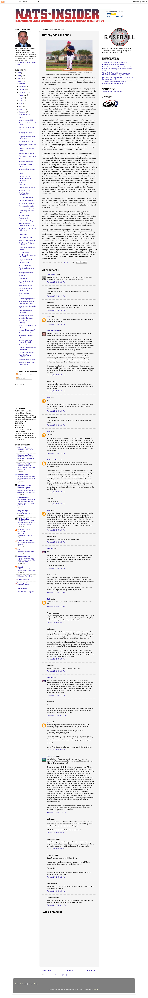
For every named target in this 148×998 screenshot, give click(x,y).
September (23, 92)
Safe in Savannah (25, 265)
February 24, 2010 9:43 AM (56, 891)
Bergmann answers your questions (27, 137)
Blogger (95, 989)
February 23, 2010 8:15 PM (56, 606)
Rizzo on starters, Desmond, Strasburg (26, 224)
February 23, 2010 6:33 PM (56, 324)
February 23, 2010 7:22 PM (56, 492)
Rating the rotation (25, 114)
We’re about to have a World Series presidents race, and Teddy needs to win (26, 478)
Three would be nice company (25, 311)
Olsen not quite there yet (27, 203)
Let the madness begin (26, 221)
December (22, 84)
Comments (21, 378)
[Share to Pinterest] (86, 262)
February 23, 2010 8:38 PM (56, 659)
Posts (20, 374)
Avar (48, 317)
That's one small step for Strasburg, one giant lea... (27, 210)
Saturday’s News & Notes (25, 450)
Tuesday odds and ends (27, 187)
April (21, 106)
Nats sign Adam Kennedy (27, 333)
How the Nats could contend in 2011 (25, 341)
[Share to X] (81, 262)
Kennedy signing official (27, 299)
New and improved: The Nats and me (26, 363)
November (22, 86)
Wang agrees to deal (25, 286)
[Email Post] (73, 262)
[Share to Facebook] (84, 262)
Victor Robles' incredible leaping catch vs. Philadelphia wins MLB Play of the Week (116, 74)
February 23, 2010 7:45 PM (56, 504)
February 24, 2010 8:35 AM (56, 849)
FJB (18, 549)
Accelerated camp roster (27, 169)
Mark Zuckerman (53, 331)
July (20, 98)
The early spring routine (26, 206)
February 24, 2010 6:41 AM (56, 833)
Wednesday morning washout (25, 183)
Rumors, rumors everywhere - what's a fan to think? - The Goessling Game (26, 560)
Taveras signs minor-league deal (26, 289)
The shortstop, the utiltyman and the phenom (25, 178)
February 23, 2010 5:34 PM (56, 310)
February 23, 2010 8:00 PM (56, 568)
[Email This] (77, 262)
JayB (48, 397)
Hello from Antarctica (26, 162)
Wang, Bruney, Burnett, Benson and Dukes (26, 302)
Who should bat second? (27, 330)
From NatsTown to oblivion (25, 356)
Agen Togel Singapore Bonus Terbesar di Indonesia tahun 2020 (26, 467)
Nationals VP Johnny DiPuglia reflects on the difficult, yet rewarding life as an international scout (117, 68)
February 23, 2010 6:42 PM (56, 391)
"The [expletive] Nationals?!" (24, 194)
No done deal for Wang (26, 315)
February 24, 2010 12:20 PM (56, 905)
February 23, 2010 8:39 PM (56, 671)
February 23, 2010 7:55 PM (56, 530)
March (21, 109)
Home (70, 970)
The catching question (26, 200)
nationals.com (22, 510)
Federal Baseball (23, 498)
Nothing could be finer (26, 273)
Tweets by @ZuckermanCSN (112, 91)
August (21, 95)
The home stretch (24, 262)
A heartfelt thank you (25, 318)
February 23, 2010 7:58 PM (56, 542)
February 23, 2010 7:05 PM (56, 425)
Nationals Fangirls (24, 464)
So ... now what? (24, 296)
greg (48, 722)
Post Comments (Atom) (59, 975)
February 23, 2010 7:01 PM (56, 411)
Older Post (92, 970)
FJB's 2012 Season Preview (26, 551)
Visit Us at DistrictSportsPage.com (24, 534)
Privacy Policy (33, 984)
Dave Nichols (51, 274)
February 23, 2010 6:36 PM (56, 375)
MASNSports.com (23, 556)
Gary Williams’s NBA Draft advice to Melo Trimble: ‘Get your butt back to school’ (26, 522)
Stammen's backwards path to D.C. (26, 165)
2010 (19, 81)
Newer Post (47, 970)
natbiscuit (50, 548)
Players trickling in (25, 252)
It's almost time (24, 293)
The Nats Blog (22, 588)
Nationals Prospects (24, 448)
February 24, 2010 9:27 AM (56, 877)
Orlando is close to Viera (27, 360)
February (22, 112)
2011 (19, 78)
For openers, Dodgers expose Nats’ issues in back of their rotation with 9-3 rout (26, 490)
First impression (24, 218)
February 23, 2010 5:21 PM (56, 282)
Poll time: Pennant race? (27, 352)
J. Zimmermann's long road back (26, 233)
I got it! (21, 117)
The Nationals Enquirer (25, 592)
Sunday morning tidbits (26, 120)
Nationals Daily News (24, 576)
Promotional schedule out (27, 345)
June (21, 101)
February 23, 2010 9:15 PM (56, 695)
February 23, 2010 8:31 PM (56, 623)
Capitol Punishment (24, 540)
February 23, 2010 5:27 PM (56, 296)
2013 (19, 73)
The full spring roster (25, 237)
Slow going (22, 275)
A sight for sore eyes (25, 259)
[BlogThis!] (79, 262)
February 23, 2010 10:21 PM (56, 715)
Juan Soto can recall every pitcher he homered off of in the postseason (114, 63)
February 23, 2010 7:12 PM (56, 453)
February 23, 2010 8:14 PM (56, 592)
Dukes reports (23, 159)
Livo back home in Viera (27, 141)
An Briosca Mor (52, 460)
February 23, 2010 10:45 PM (56, 750)
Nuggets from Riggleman (27, 240)
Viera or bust (23, 278)
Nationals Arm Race (24, 455)
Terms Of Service (21, 984)
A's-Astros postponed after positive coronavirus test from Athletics (114, 82)
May (21, 103)
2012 (19, 76)
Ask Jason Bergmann (26, 197)
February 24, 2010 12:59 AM (56, 812)
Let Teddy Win (22, 474)
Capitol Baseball (23, 579)
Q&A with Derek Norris (26, 153)
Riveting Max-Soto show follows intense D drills (25, 513)
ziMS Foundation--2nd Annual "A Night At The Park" (26, 570)
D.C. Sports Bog (23, 519)
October (22, 89)
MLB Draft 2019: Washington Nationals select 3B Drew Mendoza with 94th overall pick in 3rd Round (26, 502)
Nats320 (20, 567)
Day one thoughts (24, 215)
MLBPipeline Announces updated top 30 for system (25, 458)
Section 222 (51, 756)
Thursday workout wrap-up (27, 156)
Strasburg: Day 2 (24, 190)
